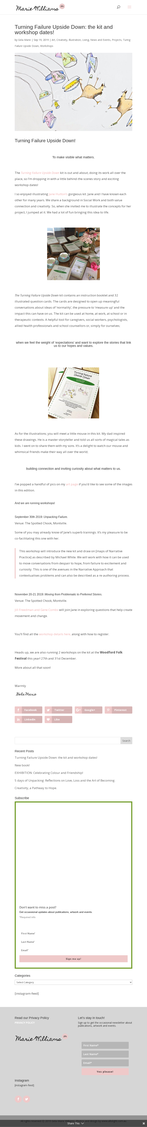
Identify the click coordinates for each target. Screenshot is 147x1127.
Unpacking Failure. (56, 516)
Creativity (61, 40)
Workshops (46, 46)
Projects (117, 40)
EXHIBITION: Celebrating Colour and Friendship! (49, 773)
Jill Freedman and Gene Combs (36, 610)
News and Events (100, 40)
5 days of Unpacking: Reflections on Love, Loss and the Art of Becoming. (65, 780)
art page (72, 484)
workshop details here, (55, 634)
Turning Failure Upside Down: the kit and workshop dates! (56, 757)
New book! (22, 765)
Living (85, 40)
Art (53, 40)
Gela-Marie (24, 40)
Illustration (75, 40)
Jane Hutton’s (58, 194)
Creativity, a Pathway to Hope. (36, 788)
